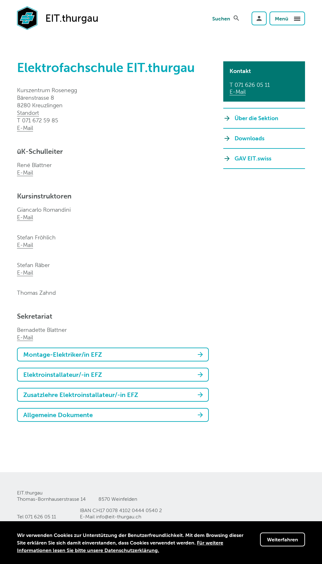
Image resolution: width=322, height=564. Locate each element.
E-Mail (25, 128)
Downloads (249, 138)
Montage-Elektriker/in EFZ (62, 354)
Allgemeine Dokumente (58, 414)
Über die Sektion (256, 118)
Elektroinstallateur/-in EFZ (62, 374)
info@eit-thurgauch (118, 516)
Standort (28, 112)
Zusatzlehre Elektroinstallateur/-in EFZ (80, 394)
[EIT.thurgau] (27, 17)
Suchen (221, 18)
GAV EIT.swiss (253, 158)
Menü (282, 18)
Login (259, 18)
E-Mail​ (25, 245)
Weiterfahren (282, 539)
